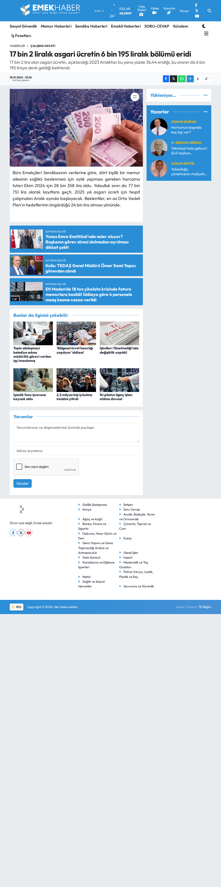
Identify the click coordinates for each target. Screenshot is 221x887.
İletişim (128, 505)
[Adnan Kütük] (158, 168)
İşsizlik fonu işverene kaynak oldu (29, 397)
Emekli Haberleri (126, 26)
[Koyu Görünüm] (204, 26)
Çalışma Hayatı (42, 46)
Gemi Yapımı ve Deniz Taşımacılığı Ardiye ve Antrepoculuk (95, 548)
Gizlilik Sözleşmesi (94, 505)
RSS (18, 607)
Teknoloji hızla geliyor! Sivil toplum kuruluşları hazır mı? (189, 150)
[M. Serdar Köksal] (158, 147)
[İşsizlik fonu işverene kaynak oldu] (33, 379)
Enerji (127, 538)
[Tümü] (206, 95)
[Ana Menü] (205, 33)
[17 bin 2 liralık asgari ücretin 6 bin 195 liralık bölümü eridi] (76, 128)
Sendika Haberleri (91, 26)
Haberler (17, 46)
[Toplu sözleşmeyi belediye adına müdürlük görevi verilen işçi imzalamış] (33, 333)
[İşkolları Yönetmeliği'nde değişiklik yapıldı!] (119, 333)
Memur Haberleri (56, 26)
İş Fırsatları (21, 35)
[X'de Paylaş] (173, 78)
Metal (86, 577)
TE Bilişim (204, 607)
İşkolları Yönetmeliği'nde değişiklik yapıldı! (119, 350)
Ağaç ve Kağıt (92, 519)
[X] (21, 532)
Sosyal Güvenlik (23, 26)
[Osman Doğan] (158, 126)
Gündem (180, 26)
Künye (86, 509)
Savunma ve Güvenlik (138, 586)
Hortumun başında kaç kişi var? (186, 129)
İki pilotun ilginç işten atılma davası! (116, 397)
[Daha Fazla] (190, 78)
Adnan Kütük (182, 163)
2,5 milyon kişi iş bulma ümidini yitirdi (74, 397)
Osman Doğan (183, 122)
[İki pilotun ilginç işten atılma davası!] (119, 379)
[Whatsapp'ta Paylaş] (182, 78)
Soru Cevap (131, 509)
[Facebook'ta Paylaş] (166, 78)
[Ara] (209, 11)
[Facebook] (13, 532)
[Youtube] (28, 532)
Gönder (22, 483)
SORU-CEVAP (156, 26)
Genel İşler (130, 553)
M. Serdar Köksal (186, 143)
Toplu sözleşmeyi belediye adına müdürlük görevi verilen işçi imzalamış (32, 354)
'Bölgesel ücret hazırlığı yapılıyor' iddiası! (75, 350)
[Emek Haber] (51, 10)
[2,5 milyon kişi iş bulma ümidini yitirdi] (76, 379)
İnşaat (127, 557)
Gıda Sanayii (91, 557)
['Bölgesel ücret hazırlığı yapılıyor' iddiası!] (76, 333)
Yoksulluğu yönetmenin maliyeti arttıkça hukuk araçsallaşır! (187, 171)
